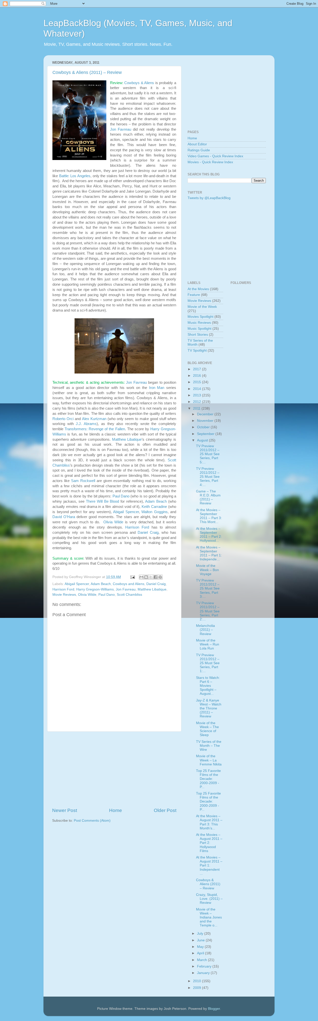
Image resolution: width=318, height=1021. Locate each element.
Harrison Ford (137, 527)
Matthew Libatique (127, 439)
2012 (197, 402)
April (201, 953)
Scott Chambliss (129, 594)
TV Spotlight (197, 350)
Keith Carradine (154, 507)
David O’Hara (63, 517)
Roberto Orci (63, 419)
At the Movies (198, 289)
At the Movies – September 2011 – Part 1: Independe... (209, 553)
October (204, 427)
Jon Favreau (120, 129)
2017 (197, 369)
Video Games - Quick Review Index (215, 156)
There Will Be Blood (102, 501)
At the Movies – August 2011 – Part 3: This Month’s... (209, 822)
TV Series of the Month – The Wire (208, 746)
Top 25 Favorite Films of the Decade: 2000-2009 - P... (208, 779)
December (205, 414)
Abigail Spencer (126, 512)
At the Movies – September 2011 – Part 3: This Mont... (209, 516)
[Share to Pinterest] (160, 577)
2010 (197, 981)
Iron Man (156, 388)
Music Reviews (199, 322)
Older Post (165, 810)
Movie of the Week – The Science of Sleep (207, 729)
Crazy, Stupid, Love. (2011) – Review (209, 899)
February (204, 966)
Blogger (214, 1009)
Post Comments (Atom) (92, 820)
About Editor (197, 144)
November (205, 421)
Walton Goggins (154, 512)
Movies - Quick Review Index (210, 162)
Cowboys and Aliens (128, 584)
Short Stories (198, 334)
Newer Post (64, 810)
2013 (197, 395)
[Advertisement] (114, 769)
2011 (197, 408)
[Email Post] (132, 577)
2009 (197, 988)
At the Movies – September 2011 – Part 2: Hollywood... (209, 535)
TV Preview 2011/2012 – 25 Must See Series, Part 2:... (208, 611)
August (203, 440)
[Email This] (141, 577)
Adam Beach (156, 501)
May (201, 947)
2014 (197, 389)
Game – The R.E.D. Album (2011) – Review (208, 497)
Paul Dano (121, 496)
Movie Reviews (64, 594)
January (204, 973)
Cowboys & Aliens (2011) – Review (87, 72)
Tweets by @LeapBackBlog (209, 198)
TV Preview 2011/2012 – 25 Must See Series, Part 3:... (208, 588)
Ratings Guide (199, 150)
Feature (194, 295)
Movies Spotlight (200, 317)
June (201, 940)
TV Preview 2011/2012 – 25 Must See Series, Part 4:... (208, 477)
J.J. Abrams (86, 424)
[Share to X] (150, 577)
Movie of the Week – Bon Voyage (207, 570)
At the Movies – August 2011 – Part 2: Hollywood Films (209, 843)
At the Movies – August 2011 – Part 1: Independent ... (209, 865)
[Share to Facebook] (155, 577)
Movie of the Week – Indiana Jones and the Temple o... (209, 917)
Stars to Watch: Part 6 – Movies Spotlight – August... (208, 686)
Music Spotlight (199, 328)
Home (115, 810)
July (200, 933)
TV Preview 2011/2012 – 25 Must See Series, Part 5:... (208, 454)
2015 (197, 382)
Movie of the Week (202, 307)
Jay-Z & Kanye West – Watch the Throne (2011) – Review (208, 708)
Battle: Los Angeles (74, 176)
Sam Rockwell (83, 481)
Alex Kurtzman (94, 419)
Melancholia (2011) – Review (205, 630)
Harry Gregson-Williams (95, 589)
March (202, 960)
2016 (197, 375)
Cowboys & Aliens (139, 83)
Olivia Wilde (113, 522)
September (206, 434)
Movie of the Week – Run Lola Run (207, 644)
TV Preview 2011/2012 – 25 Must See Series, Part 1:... (208, 663)
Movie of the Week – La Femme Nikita (209, 760)
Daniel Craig (148, 533)
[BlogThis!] (146, 577)
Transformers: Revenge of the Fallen (95, 429)
